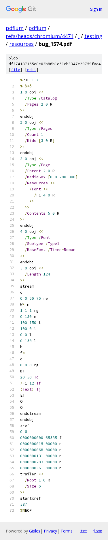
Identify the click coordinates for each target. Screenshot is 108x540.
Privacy (50, 531)
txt (83, 530)
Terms (66, 531)
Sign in (96, 9)
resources (21, 43)
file (15, 69)
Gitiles (34, 531)
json (97, 530)
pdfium (15, 28)
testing (93, 36)
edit (31, 69)
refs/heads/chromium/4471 (39, 36)
